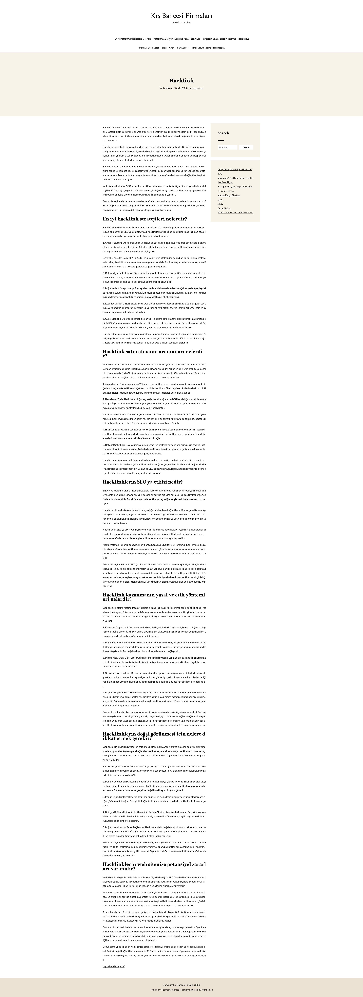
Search (223, 133)
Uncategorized (196, 88)
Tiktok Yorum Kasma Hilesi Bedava (208, 48)
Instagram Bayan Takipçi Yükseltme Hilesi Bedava (226, 39)
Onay (171, 48)
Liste (164, 48)
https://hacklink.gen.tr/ (113, 966)
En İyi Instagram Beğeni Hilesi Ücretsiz (133, 39)
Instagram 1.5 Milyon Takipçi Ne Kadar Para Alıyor (176, 39)
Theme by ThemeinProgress (164, 990)
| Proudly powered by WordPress (196, 990)
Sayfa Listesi (183, 48)
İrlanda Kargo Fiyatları (149, 48)
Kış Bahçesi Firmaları (181, 17)
